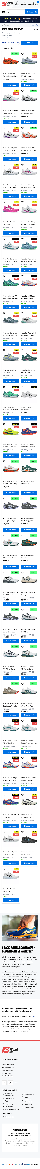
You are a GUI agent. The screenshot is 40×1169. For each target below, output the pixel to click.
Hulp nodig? (34, 25)
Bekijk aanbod (30, 21)
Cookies (16, 1083)
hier (34, 1016)
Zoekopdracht (32, 12)
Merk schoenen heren (10, 43)
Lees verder (5, 38)
